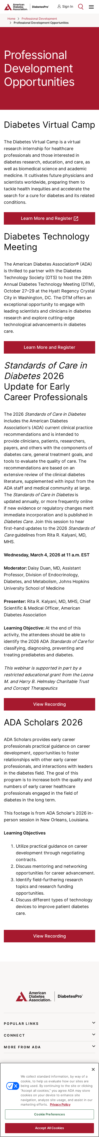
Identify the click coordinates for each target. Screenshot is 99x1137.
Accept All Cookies (49, 1128)
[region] (49, 1100)
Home (11, 18)
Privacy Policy (60, 1104)
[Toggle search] (81, 7)
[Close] (93, 1069)
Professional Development (39, 18)
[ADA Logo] (27, 7)
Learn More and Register (46, 218)
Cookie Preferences (49, 1114)
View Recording (49, 704)
